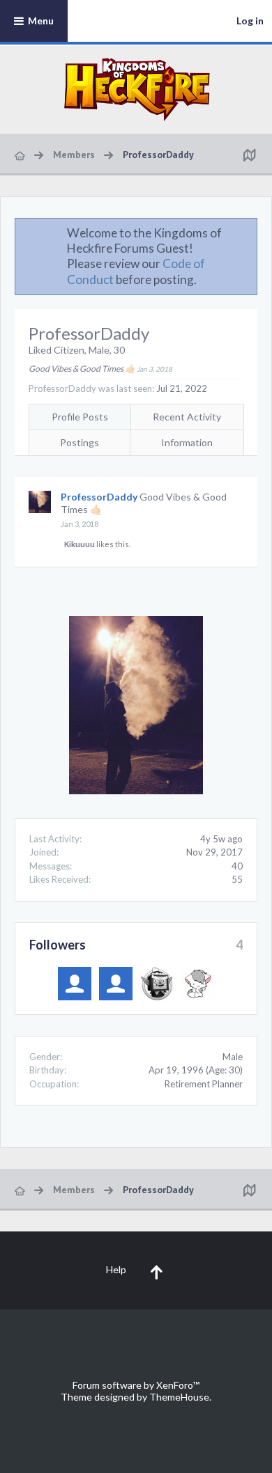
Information (187, 442)
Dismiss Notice (247, 232)
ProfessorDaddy (99, 497)
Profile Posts (80, 417)
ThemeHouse (179, 1397)
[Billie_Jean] (157, 983)
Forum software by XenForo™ (136, 1385)
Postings (79, 442)
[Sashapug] (74, 983)
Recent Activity (187, 417)
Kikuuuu (79, 544)
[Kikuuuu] (198, 983)
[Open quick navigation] (249, 154)
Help (116, 1269)
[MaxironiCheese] (116, 983)
